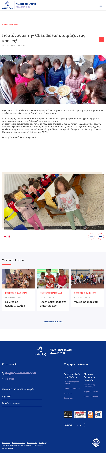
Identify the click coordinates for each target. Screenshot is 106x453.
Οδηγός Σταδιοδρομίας (72, 388)
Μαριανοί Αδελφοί (91, 392)
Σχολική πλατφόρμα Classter (71, 383)
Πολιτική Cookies (32, 443)
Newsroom (68, 393)
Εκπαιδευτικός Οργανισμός (89, 386)
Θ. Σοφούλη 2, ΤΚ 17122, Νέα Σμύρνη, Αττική (20, 373)
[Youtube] (84, 424)
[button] (100, 5)
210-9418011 (10, 379)
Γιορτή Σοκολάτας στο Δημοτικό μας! (53, 303)
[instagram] (80, 424)
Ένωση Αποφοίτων (91, 396)
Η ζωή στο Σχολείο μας (10, 24)
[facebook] (76, 424)
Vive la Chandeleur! (86, 301)
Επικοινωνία (68, 398)
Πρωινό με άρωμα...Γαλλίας (15, 303)
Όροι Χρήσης (43, 443)
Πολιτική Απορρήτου (18, 443)
